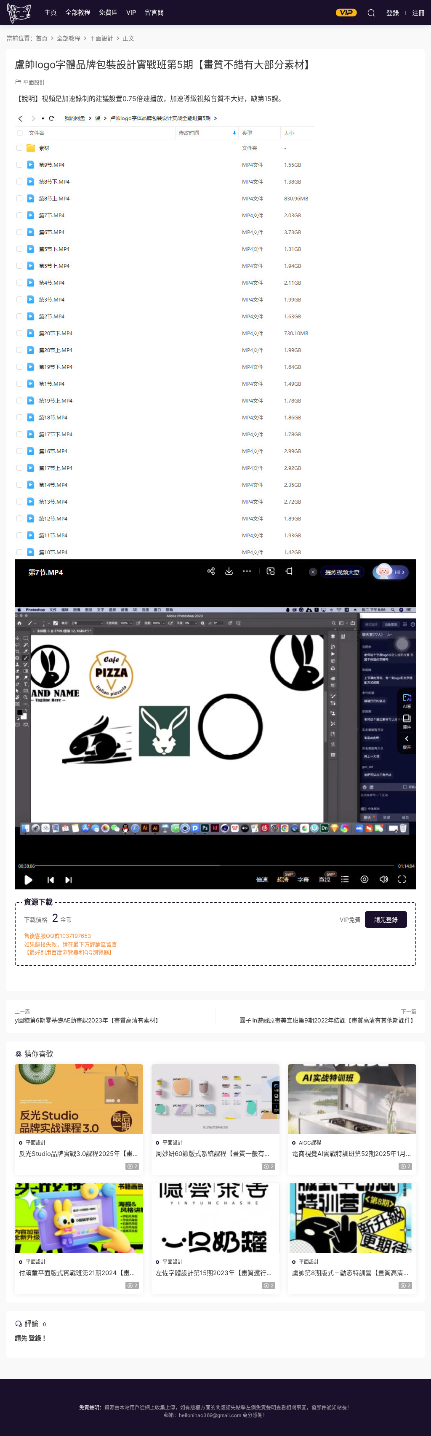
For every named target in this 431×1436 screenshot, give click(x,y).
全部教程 (77, 12)
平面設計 (34, 82)
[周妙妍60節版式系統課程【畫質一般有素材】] (216, 1099)
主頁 (50, 12)
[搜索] (371, 12)
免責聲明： (91, 1407)
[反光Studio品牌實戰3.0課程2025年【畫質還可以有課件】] (79, 1099)
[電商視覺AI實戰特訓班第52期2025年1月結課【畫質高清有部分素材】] (352, 1099)
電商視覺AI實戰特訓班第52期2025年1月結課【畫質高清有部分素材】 (349, 1154)
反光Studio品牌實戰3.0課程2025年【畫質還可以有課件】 (76, 1154)
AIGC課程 (310, 1143)
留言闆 (154, 12)
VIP (131, 12)
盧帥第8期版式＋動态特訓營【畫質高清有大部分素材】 (351, 1273)
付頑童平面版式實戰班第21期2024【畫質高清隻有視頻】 (77, 1273)
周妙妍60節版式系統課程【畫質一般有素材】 (213, 1154)
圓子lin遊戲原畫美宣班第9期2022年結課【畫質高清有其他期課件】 (327, 1020)
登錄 (35, 1338)
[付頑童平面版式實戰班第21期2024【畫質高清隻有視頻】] (79, 1218)
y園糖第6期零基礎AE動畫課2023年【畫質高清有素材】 (88, 1020)
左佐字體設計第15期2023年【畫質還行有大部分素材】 (214, 1273)
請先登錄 (386, 919)
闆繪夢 (19, 12)
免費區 (108, 12)
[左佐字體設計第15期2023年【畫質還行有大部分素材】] (216, 1218)
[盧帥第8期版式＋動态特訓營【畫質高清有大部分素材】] (352, 1218)
